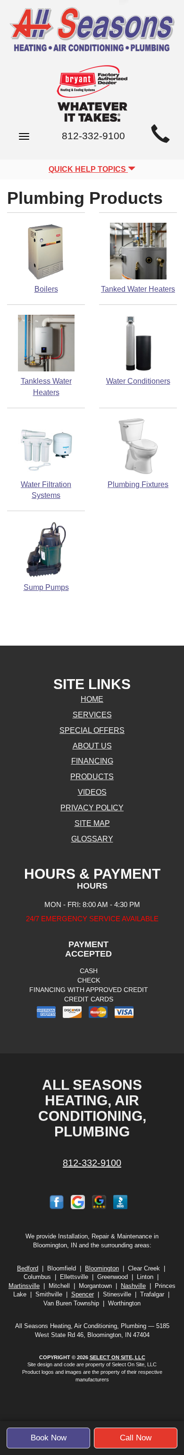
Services (92, 715)
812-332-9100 (92, 1163)
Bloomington (102, 1268)
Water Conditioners (138, 381)
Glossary (92, 839)
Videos (92, 792)
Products (92, 777)
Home (92, 699)
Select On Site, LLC (117, 1357)
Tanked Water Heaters (138, 289)
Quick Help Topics (88, 169)
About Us (92, 746)
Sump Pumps (46, 587)
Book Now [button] (49, 1437)
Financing (92, 761)
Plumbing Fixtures (138, 484)
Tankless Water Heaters (46, 386)
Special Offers (92, 730)
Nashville (133, 1285)
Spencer (82, 1294)
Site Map (92, 823)
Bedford (27, 1268)
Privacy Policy (92, 808)
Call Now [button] (135, 1437)
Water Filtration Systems (46, 490)
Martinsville (24, 1285)
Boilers (46, 289)
